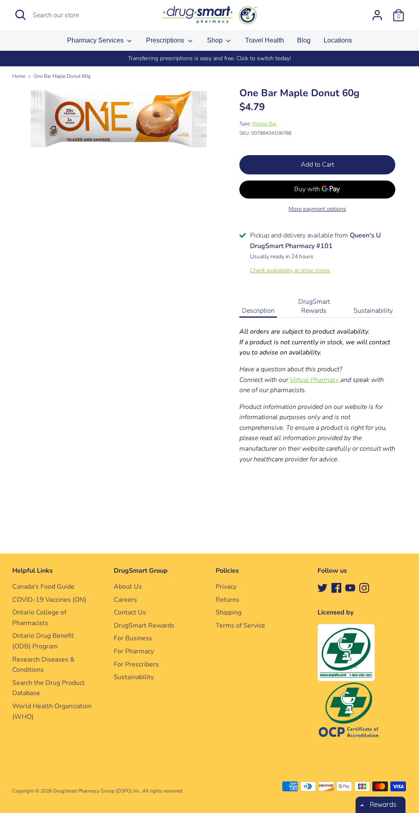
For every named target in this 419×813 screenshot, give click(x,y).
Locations (338, 40)
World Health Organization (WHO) (52, 711)
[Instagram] (364, 587)
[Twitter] (322, 587)
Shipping (228, 612)
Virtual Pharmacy (315, 379)
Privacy (226, 586)
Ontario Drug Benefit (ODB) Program (43, 641)
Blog (304, 40)
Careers (125, 599)
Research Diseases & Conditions (43, 665)
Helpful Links (32, 570)
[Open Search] (20, 15)
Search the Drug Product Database (48, 688)
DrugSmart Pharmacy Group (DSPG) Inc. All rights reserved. (118, 791)
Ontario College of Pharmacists (39, 618)
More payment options (317, 209)
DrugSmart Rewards (314, 306)
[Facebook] (336, 587)
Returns (227, 599)
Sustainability (373, 310)
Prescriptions (166, 40)
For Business (133, 638)
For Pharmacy (134, 651)
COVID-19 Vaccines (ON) (49, 599)
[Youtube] (350, 587)
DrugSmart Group (141, 570)
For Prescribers (136, 664)
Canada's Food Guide (43, 586)
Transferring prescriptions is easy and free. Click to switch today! (209, 58)
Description (258, 310)
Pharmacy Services (96, 40)
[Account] (377, 11)
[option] (209, 58)
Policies (227, 570)
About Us (128, 586)
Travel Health (264, 40)
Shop (215, 40)
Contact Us (130, 612)
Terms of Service (240, 625)
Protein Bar (264, 123)
